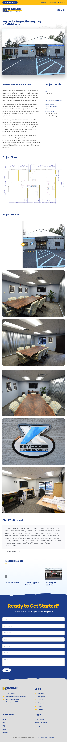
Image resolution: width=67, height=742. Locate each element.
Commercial (49, 100)
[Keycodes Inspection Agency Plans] (33, 183)
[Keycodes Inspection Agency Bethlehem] (33, 271)
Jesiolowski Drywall (52, 106)
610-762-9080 (10, 693)
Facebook (41, 693)
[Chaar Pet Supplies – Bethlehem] (33, 567)
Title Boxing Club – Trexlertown (51, 584)
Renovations (58, 100)
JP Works (48, 109)
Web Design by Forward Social (46, 737)
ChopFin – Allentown (12, 583)
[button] (6, 576)
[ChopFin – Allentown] (13, 567)
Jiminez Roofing (51, 111)
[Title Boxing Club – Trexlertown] (53, 567)
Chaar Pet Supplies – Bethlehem (32, 584)
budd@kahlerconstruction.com (16, 696)
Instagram (41, 697)
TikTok (40, 706)
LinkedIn (40, 700)
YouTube (40, 709)
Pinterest (41, 703)
